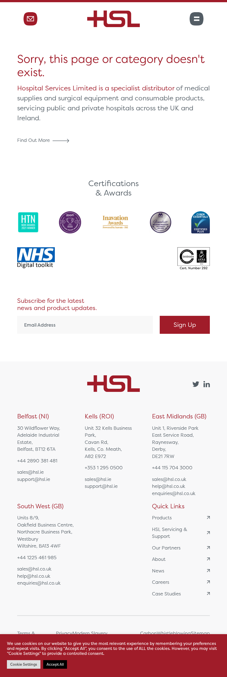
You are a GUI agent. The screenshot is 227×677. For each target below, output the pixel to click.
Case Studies (166, 594)
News (158, 571)
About (159, 559)
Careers (160, 582)
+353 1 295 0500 (104, 467)
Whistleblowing (174, 633)
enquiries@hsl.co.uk (173, 493)
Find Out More (34, 140)
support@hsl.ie (33, 479)
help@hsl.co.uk (168, 486)
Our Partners (166, 548)
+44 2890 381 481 (37, 461)
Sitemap (200, 633)
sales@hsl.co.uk (169, 479)
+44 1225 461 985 (36, 557)
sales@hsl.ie (30, 472)
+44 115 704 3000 (172, 467)
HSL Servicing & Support (169, 532)
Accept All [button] (55, 664)
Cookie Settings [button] (23, 664)
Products (162, 517)
